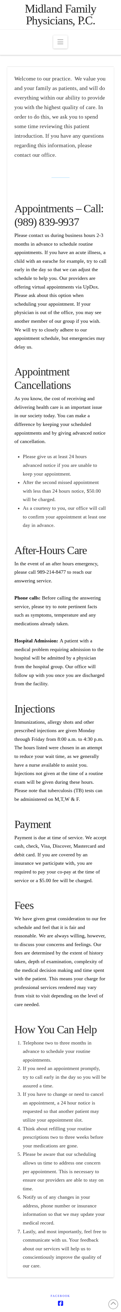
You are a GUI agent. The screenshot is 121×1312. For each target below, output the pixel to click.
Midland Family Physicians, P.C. (60, 14)
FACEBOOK (60, 1295)
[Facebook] (60, 1303)
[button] (60, 42)
